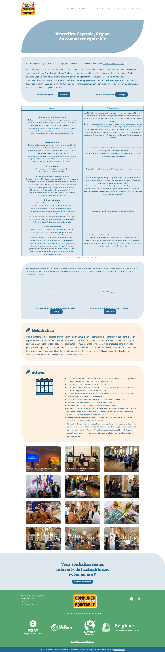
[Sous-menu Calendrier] (105, 8)
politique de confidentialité (82, 642)
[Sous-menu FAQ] (132, 8)
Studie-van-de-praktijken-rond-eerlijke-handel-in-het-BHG (109, 308)
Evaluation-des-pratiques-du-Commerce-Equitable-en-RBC (55, 308)
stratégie (82, 430)
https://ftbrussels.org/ (113, 63)
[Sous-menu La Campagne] (79, 8)
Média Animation (119, 650)
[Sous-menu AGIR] (114, 8)
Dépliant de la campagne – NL (104, 95)
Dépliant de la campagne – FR (46, 95)
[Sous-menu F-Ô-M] (124, 8)
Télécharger (64, 94)
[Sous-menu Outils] (90, 8)
